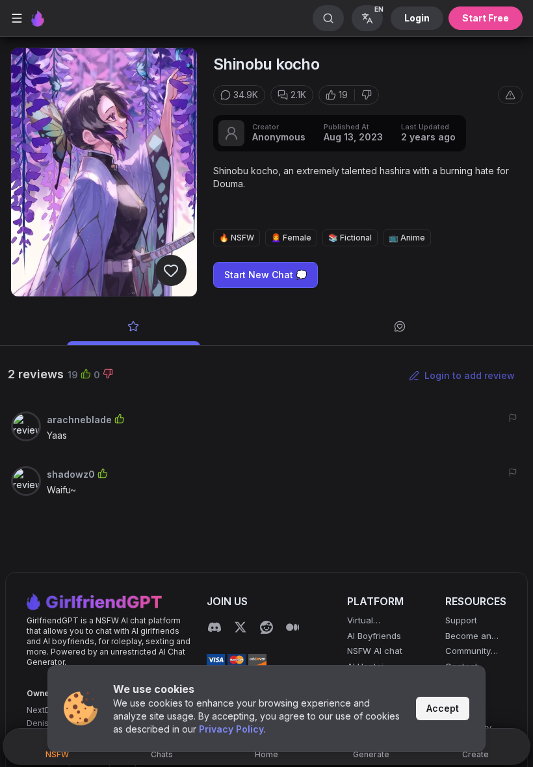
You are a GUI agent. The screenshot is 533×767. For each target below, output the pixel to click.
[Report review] (513, 418)
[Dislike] (366, 95)
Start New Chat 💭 (265, 274)
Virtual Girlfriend (366, 621)
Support (461, 620)
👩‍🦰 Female (291, 237)
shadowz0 (71, 474)
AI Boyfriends (374, 635)
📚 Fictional (350, 237)
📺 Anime (407, 237)
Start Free (485, 17)
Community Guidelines (468, 651)
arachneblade (79, 419)
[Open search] (328, 18)
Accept (442, 708)
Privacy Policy (231, 728)
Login (417, 17)
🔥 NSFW (236, 237)
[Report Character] (510, 95)
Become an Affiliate (468, 636)
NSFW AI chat (374, 650)
